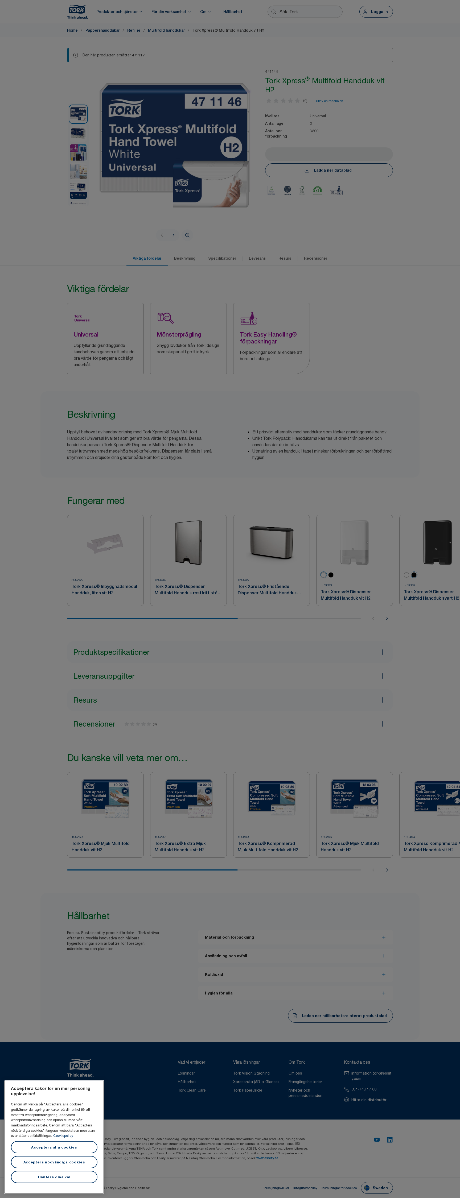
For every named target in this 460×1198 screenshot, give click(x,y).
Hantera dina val (54, 1177)
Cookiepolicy (63, 1135)
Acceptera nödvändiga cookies (54, 1162)
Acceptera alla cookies (54, 1147)
